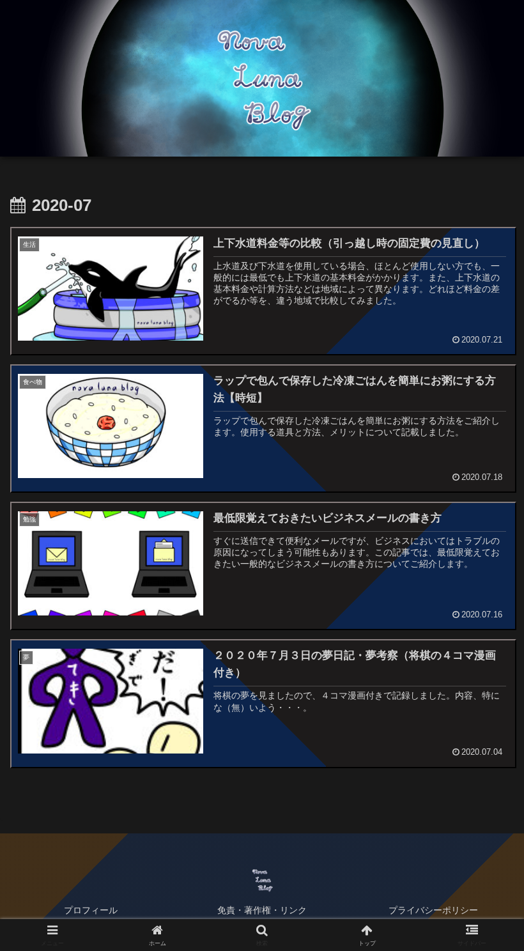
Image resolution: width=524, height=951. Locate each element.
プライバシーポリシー (433, 910)
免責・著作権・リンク (262, 910)
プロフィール (91, 910)
